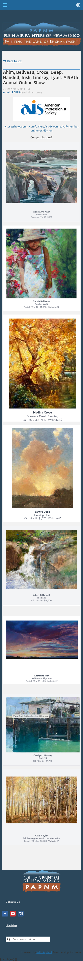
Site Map (11, 925)
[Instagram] (21, 913)
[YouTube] (13, 913)
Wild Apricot (44, 952)
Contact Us (13, 901)
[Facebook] (5, 913)
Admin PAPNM (12, 92)
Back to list (14, 61)
